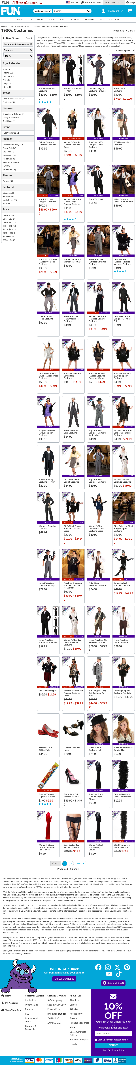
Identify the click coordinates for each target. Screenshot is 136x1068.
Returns (29, 1009)
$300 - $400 (9, 240)
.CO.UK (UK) (53, 1018)
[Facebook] (98, 967)
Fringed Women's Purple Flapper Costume (47, 432)
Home (8, 996)
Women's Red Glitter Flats (45, 749)
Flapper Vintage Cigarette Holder (47, 795)
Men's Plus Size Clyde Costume (121, 641)
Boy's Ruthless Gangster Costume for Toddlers (97, 432)
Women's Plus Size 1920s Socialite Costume (72, 642)
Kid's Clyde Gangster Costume (97, 584)
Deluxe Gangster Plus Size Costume (47, 143)
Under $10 (7, 219)
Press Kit (74, 1018)
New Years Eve (9, 162)
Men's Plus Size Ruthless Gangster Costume (97, 261)
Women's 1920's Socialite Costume (122, 480)
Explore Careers (64, 979)
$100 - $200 (9, 233)
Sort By (123, 51)
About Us (74, 1000)
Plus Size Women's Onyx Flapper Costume (72, 375)
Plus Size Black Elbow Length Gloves (96, 796)
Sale (5, 204)
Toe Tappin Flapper (47, 690)
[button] (112, 11)
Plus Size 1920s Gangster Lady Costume (96, 144)
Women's (8, 76)
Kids (5, 80)
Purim (5, 166)
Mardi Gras (7, 159)
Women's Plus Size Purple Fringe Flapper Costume (72, 201)
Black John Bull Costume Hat (96, 749)
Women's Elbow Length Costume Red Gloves (46, 847)
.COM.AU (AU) (54, 1023)
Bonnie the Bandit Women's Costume (73, 260)
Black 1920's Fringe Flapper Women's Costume (48, 261)
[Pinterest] (127, 967)
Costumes (7, 102)
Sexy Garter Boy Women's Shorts (71, 846)
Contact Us (114, 2)
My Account (11, 1003)
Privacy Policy (54, 1009)
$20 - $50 (7, 226)
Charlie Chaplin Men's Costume (46, 317)
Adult (5, 69)
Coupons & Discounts (30, 1028)
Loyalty (73, 1044)
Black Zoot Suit (96, 199)
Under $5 (7, 215)
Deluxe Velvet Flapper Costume (122, 584)
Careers (73, 1005)
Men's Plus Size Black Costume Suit (48, 641)
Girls (6, 87)
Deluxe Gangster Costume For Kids (97, 89)
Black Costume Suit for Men (73, 89)
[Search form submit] (89, 11)
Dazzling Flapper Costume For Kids (122, 691)
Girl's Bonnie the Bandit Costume (71, 480)
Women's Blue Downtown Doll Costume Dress (96, 528)
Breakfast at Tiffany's (12, 114)
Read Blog (115, 983)
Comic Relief (8, 148)
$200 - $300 (9, 237)
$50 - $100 (8, 229)
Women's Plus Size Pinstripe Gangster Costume (97, 318)
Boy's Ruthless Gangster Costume (97, 480)
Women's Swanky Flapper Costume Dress (72, 144)
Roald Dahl (7, 121)
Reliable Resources (79, 1023)
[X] (117, 967)
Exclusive (7, 196)
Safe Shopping (54, 1000)
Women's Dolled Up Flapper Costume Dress (73, 693)
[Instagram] (108, 967)
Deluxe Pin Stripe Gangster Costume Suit (122, 318)
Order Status (31, 1005)
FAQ (27, 1014)
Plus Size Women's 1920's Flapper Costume (122, 375)
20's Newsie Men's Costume (122, 143)
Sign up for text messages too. (113, 1039)
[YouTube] (109, 974)
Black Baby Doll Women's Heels (71, 795)
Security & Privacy (56, 1005)
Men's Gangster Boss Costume (71, 431)
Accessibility (76, 1014)
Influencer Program (79, 1039)
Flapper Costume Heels (72, 749)
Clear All (29, 38)
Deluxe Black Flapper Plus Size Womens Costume (122, 261)
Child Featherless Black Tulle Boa (122, 846)
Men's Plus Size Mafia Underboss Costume (71, 318)
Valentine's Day (9, 169)
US (72, 2)
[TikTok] (119, 974)
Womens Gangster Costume (47, 527)
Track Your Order (93, 2)
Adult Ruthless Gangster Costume (47, 200)
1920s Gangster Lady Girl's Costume (123, 200)
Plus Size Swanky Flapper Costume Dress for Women (97, 375)
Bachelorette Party (11, 145)
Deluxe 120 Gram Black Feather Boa (122, 795)
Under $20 (7, 222)
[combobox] (69, 11)
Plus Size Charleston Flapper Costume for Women (73, 585)
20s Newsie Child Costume (47, 89)
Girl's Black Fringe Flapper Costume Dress (72, 528)
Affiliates (74, 1009)
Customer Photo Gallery (78, 1033)
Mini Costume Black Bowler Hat (123, 749)
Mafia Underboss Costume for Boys (47, 584)
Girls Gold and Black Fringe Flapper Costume (123, 528)
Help (132, 2)
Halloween (7, 155)
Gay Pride (7, 152)
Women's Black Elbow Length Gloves (96, 847)
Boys (6, 83)
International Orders (31, 1020)
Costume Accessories (12, 99)
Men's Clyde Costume (119, 89)
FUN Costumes (9, 133)
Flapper (6, 181)
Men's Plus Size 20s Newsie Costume (98, 641)
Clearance (7, 193)
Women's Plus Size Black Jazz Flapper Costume (122, 432)
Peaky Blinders (9, 118)
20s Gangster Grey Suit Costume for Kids (97, 693)
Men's (6, 73)
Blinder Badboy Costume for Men (47, 480)
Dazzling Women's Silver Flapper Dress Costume (48, 375)
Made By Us (8, 200)
